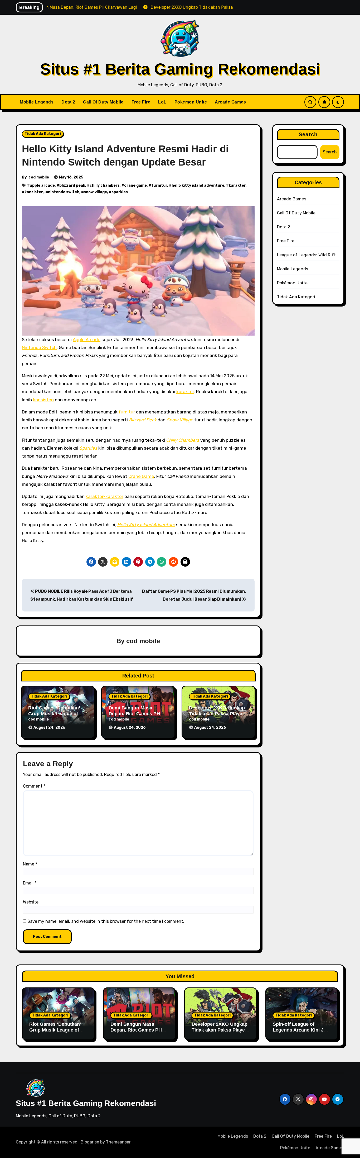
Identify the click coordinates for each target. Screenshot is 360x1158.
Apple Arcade (86, 339)
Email (29, 883)
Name (30, 864)
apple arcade (42, 185)
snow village (95, 192)
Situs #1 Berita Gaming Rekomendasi (180, 69)
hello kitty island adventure (198, 185)
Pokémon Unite (190, 102)
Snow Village (180, 419)
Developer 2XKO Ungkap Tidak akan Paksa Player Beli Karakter (217, 713)
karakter (237, 185)
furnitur (159, 185)
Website (30, 902)
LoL (162, 102)
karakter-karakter (104, 496)
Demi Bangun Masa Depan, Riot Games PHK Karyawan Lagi (136, 713)
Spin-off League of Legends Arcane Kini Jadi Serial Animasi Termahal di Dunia (301, 1033)
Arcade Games (230, 102)
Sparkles (88, 448)
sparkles (119, 192)
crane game (135, 185)
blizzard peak (72, 185)
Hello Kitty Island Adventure (146, 524)
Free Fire (141, 102)
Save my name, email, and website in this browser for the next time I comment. (105, 921)
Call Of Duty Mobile (103, 102)
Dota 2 (68, 102)
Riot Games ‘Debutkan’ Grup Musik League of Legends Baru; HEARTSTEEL (55, 1033)
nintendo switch (63, 192)
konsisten (34, 192)
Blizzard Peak (143, 419)
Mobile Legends (36, 102)
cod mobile (38, 177)
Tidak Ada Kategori (43, 133)
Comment (34, 786)
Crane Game (141, 476)
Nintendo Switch (39, 347)
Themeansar (118, 1142)
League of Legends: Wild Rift (306, 254)
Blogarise (90, 1142)
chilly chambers (105, 185)
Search (308, 134)
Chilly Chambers (182, 440)
